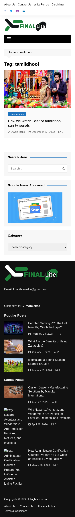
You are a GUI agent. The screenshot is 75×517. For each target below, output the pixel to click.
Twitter (11, 11)
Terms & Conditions (15, 511)
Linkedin (23, 11)
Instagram (17, 11)
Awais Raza (18, 131)
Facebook (5, 11)
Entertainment (17, 114)
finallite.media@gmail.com (30, 289)
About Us (9, 4)
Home (12, 52)
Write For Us (41, 4)
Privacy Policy (46, 506)
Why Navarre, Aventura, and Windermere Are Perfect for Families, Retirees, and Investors (49, 413)
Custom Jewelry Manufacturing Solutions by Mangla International (48, 391)
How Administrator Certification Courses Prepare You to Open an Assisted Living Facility (48, 454)
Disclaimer (58, 4)
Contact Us (24, 4)
